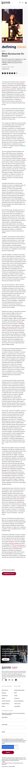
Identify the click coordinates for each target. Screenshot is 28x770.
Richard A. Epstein (6, 68)
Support (6, 659)
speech (4, 417)
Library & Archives (6, 701)
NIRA (10, 318)
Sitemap (10, 766)
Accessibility (17, 706)
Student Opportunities (19, 690)
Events (15, 695)
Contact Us (16, 698)
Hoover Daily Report (19, 701)
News (15, 692)
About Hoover (5, 690)
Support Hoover (5, 703)
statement (21, 83)
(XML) (14, 766)
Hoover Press (17, 703)
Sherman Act (20, 500)
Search (3, 706)
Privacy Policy (5, 766)
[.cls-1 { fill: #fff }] (10, 73)
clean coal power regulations (12, 543)
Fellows (3, 698)
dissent (23, 128)
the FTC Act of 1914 (9, 89)
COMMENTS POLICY (9, 573)
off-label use (15, 546)
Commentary (5, 695)
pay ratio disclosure (19, 545)
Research (4, 692)
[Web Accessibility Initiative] (5, 2)
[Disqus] (14, 592)
